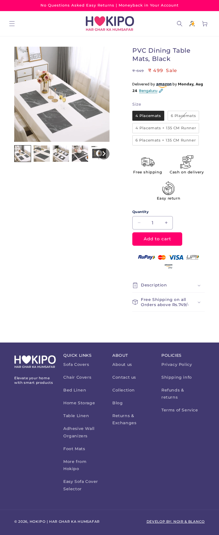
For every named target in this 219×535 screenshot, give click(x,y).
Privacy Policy (176, 364)
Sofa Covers (76, 364)
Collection (123, 390)
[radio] (148, 116)
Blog (117, 402)
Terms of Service (179, 410)
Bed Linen (74, 390)
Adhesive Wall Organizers (79, 432)
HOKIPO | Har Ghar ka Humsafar (65, 521)
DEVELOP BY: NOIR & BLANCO (176, 521)
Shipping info (176, 377)
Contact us (124, 377)
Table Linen (76, 415)
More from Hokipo (74, 465)
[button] (12, 23)
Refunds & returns (172, 394)
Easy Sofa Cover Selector (80, 485)
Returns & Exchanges (124, 419)
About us (122, 364)
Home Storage (79, 402)
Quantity (140, 212)
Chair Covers (77, 377)
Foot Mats (74, 448)
